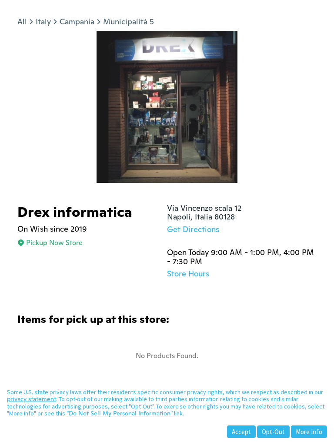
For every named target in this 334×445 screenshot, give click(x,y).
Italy (43, 22)
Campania (77, 22)
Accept (241, 432)
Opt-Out (273, 432)
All (22, 22)
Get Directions (193, 229)
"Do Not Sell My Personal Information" (120, 413)
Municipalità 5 (128, 22)
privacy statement (31, 399)
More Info (309, 432)
